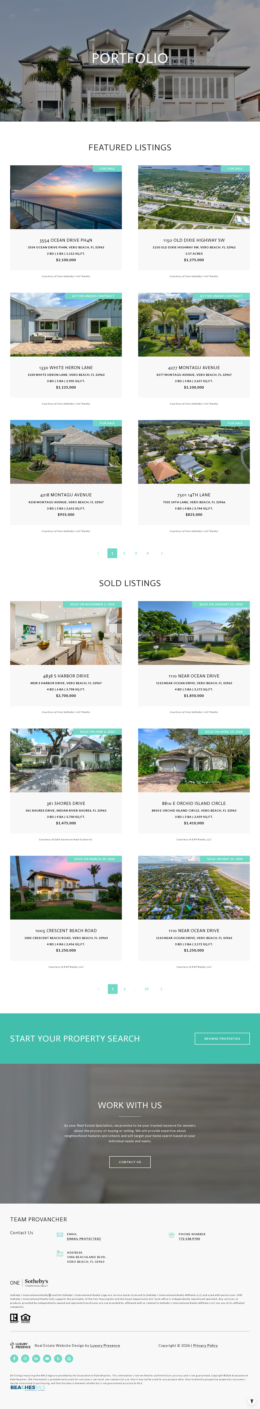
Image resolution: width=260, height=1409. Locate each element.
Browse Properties (222, 1038)
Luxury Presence (105, 1345)
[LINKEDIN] (36, 1359)
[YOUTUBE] (47, 1359)
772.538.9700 (189, 1238)
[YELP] (58, 1359)
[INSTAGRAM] (25, 1359)
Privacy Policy (205, 1345)
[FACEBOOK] (14, 1359)
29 (146, 989)
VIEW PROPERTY (66, 221)
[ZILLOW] (69, 1359)
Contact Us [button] (130, 1162)
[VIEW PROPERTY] (66, 218)
